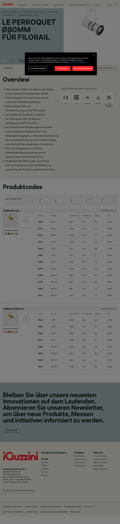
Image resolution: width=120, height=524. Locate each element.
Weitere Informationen (78, 62)
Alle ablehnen (62, 68)
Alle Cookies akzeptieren (83, 68)
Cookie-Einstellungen (38, 68)
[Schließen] (93, 55)
